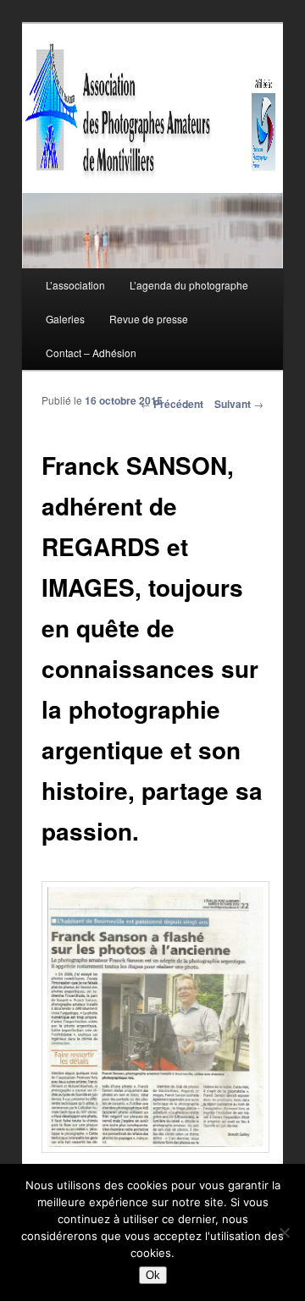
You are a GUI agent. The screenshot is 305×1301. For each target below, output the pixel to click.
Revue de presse (148, 318)
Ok (153, 1275)
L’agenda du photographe (189, 285)
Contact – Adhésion (91, 352)
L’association (75, 285)
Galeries (65, 318)
